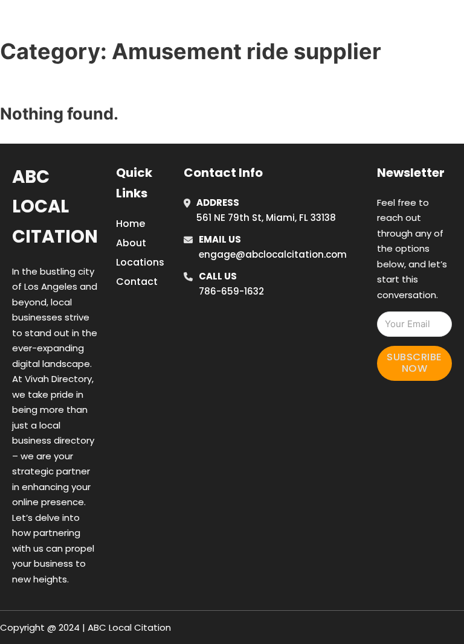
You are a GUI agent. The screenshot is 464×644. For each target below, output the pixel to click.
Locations (379, 8)
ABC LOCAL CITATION (99, 23)
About (131, 243)
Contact (137, 282)
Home (324, 8)
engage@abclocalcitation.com (273, 254)
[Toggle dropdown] (351, 41)
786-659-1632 (231, 291)
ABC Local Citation (55, 207)
